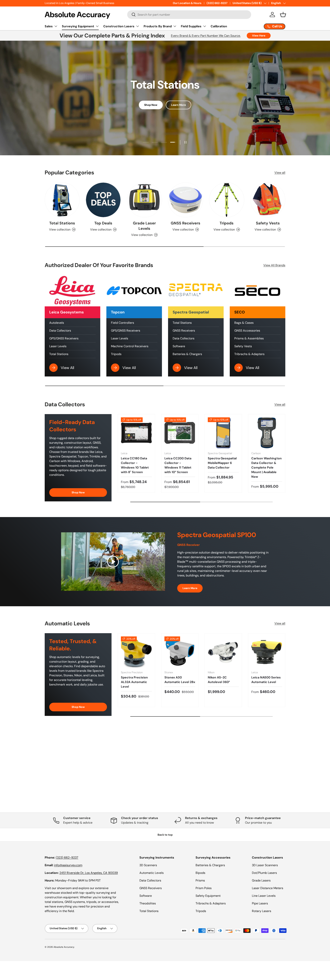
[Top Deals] (103, 200)
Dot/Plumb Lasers (264, 873)
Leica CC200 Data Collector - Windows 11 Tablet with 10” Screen (177, 465)
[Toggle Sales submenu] (55, 26)
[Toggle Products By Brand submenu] (174, 26)
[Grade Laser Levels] (144, 200)
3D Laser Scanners (265, 865)
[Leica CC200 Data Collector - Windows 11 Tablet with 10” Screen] (179, 432)
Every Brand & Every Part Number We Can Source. (206, 36)
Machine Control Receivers (129, 346)
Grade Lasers (261, 880)
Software (179, 346)
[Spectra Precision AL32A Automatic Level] (136, 651)
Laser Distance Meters (267, 888)
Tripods (227, 223)
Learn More (178, 105)
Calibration (219, 26)
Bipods (200, 873)
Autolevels (56, 323)
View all (279, 173)
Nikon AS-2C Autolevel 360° (219, 679)
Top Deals (103, 223)
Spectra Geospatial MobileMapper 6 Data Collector (222, 462)
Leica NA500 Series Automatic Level (266, 679)
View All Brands (274, 265)
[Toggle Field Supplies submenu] (204, 26)
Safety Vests (268, 223)
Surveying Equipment (78, 26)
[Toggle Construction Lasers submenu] (137, 26)
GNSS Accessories (247, 331)
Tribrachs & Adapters (249, 354)
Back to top (165, 834)
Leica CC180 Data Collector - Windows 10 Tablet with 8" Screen (135, 465)
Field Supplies (191, 26)
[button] (283, 14)
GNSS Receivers (185, 223)
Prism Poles (204, 888)
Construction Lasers (118, 26)
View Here (258, 35)
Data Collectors (60, 331)
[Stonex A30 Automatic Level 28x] (179, 651)
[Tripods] (226, 200)
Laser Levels (57, 346)
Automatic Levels (151, 873)
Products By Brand (158, 26)
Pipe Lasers (260, 903)
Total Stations (62, 223)
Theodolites (147, 903)
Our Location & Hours (187, 3)
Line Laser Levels (264, 896)
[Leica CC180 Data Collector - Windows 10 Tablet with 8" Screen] (136, 432)
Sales (49, 26)
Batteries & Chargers (187, 354)
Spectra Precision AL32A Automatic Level (134, 682)
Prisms (200, 880)
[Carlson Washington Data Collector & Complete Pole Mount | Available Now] (266, 432)
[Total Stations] (62, 200)
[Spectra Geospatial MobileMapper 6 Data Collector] (223, 432)
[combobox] (189, 14)
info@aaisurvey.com (68, 865)
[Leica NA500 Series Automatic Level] (266, 651)
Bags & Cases (244, 323)
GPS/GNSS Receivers (63, 338)
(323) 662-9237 (217, 3)
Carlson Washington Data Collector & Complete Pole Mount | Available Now (266, 467)
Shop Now (150, 105)
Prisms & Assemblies (249, 338)
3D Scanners (148, 865)
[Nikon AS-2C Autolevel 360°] (223, 651)
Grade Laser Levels (144, 226)
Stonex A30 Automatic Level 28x (179, 679)
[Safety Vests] (268, 200)
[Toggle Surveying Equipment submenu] (97, 26)
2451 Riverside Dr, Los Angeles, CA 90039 (88, 873)
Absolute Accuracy (63, 947)
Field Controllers (122, 323)
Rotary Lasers (261, 911)
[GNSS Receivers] (185, 200)
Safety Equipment (208, 896)
